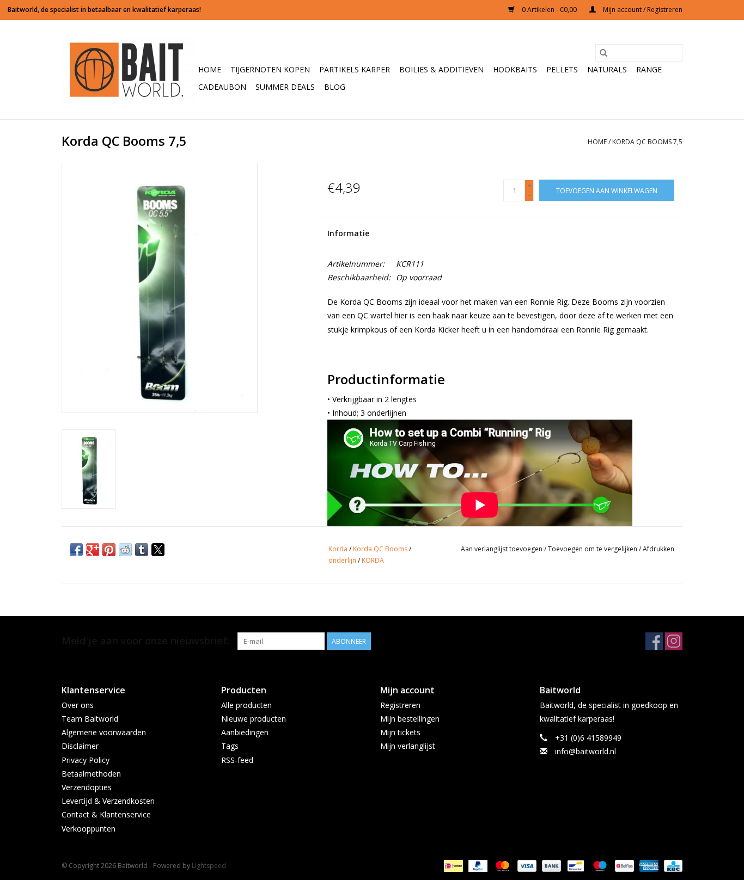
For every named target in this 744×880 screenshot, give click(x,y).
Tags (230, 746)
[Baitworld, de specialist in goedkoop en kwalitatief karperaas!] (128, 69)
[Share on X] (157, 549)
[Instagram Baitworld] (673, 641)
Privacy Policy (85, 760)
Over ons (78, 705)
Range (649, 69)
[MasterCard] (501, 865)
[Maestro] (599, 865)
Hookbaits (515, 69)
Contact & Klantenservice (106, 814)
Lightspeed (209, 865)
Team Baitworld (90, 718)
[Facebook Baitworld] (654, 641)
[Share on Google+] (92, 549)
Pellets (562, 69)
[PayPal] (477, 865)
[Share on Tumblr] (141, 549)
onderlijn (342, 560)
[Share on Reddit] (125, 549)
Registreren (400, 705)
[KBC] (671, 865)
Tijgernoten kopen (270, 69)
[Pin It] (108, 549)
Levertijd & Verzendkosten (108, 801)
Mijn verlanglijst (407, 746)
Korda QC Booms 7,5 (647, 141)
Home (209, 69)
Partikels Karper (354, 69)
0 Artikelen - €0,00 (549, 9)
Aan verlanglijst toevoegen (502, 548)
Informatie (348, 233)
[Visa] (526, 865)
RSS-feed (237, 760)
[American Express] (648, 865)
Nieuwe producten (253, 718)
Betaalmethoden (91, 773)
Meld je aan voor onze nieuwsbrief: (145, 641)
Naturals (607, 69)
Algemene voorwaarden (104, 732)
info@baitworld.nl (585, 751)
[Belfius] (623, 865)
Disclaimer (80, 746)
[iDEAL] (452, 865)
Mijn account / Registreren (641, 9)
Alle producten (246, 705)
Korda (337, 548)
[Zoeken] (603, 52)
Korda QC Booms (380, 548)
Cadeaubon (222, 87)
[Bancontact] (575, 865)
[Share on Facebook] (76, 549)
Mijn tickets (400, 732)
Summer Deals (285, 87)
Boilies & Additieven (441, 69)
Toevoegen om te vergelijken (593, 548)
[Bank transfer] (550, 865)
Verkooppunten (88, 828)
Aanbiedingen (245, 732)
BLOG (334, 87)
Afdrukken (658, 548)
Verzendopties (87, 787)
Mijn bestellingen (410, 718)
